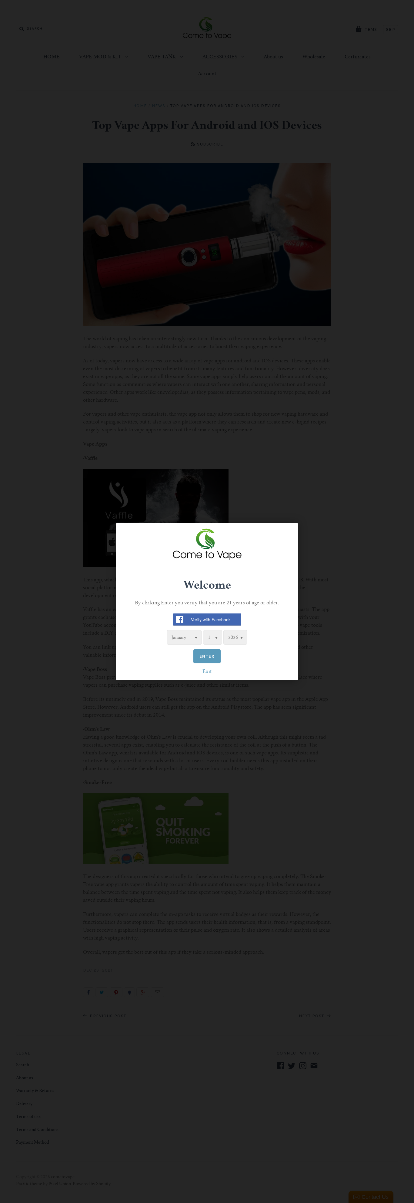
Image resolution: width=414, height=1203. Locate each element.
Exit (207, 671)
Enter (207, 656)
